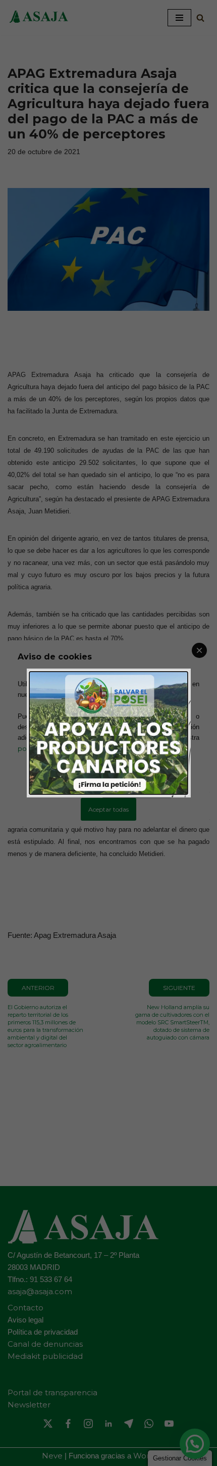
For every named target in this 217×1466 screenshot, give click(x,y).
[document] (108, 733)
